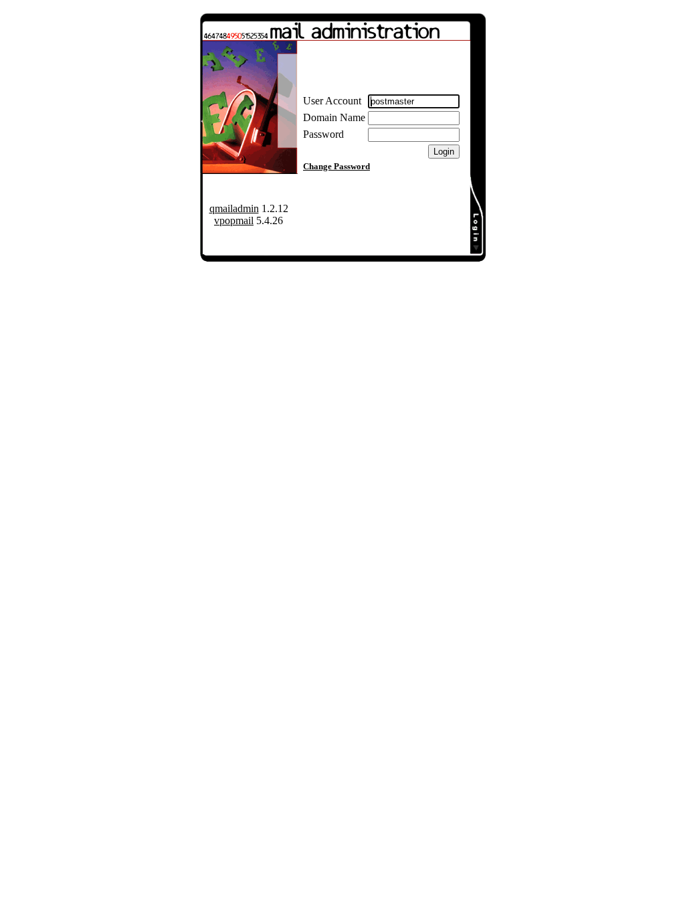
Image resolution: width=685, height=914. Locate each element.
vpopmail (234, 220)
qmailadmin (234, 208)
